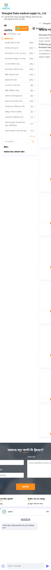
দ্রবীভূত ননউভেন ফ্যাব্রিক (19, 112)
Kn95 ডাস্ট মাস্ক (19, 80)
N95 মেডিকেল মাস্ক (19, 74)
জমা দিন (25, 486)
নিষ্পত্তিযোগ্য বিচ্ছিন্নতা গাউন (19, 106)
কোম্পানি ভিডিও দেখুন (13, 34)
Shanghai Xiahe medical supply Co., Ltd (24, 13)
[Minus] (47, 511)
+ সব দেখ (32, 136)
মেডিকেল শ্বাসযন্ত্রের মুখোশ (19, 96)
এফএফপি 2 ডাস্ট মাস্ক (19, 85)
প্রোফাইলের (8, 30)
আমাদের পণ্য (8, 38)
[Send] (48, 566)
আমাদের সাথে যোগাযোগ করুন (14, 151)
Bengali (39, 28)
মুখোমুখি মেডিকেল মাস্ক (19, 43)
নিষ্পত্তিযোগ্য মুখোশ (19, 48)
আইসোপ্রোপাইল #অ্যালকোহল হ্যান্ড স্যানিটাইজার (19, 124)
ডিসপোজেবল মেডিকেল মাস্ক (19, 69)
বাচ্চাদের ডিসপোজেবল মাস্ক (19, 101)
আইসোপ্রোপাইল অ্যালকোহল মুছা (19, 131)
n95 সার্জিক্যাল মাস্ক (19, 90)
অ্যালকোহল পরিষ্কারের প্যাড (19, 117)
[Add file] (3, 566)
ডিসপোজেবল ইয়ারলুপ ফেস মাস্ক (19, 58)
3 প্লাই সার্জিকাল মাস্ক (19, 64)
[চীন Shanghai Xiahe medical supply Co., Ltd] (6, 6)
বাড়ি (5, 25)
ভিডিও (6, 147)
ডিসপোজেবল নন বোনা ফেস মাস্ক (19, 53)
